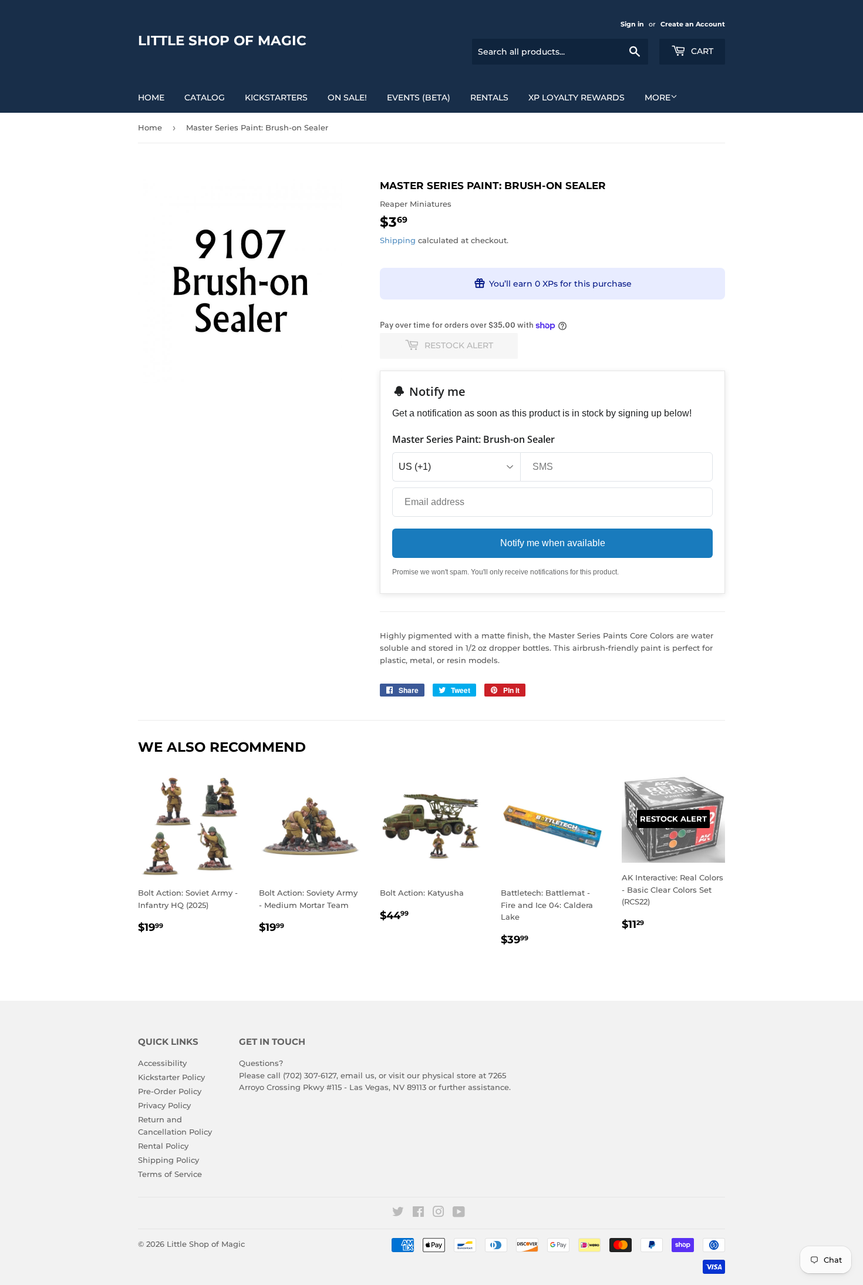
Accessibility (162, 1063)
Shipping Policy (168, 1160)
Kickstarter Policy (171, 1077)
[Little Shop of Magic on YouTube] (459, 1213)
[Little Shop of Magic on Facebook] (418, 1213)
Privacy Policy (164, 1105)
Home (151, 97)
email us (358, 1075)
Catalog (204, 97)
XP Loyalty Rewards (576, 97)
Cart (701, 51)
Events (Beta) (418, 97)
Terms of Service (170, 1174)
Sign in (632, 24)
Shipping (398, 240)
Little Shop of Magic (222, 40)
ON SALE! (347, 97)
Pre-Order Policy (169, 1091)
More (657, 97)
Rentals (489, 97)
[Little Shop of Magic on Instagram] (438, 1213)
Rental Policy (163, 1146)
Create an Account (692, 24)
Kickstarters (276, 97)
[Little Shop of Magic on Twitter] (398, 1213)
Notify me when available (552, 543)
